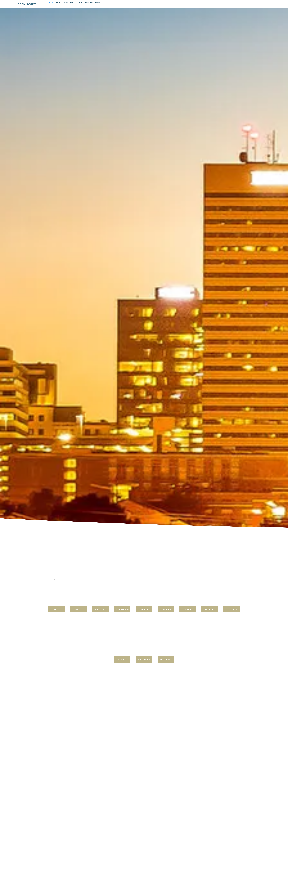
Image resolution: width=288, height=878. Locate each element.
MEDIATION (58, 2)
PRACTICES (50, 2)
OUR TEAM (73, 2)
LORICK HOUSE (89, 2)
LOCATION (80, 2)
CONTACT (97, 2)
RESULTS (65, 2)
